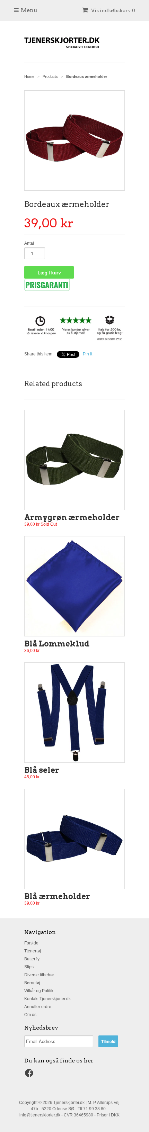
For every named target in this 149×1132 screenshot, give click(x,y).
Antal (29, 243)
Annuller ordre (37, 1006)
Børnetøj (32, 982)
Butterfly (32, 959)
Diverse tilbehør (39, 974)
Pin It (87, 354)
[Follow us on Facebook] (30, 1075)
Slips (29, 967)
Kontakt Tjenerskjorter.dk (47, 998)
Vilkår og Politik (38, 990)
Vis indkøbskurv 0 (112, 10)
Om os (30, 1014)
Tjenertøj (32, 951)
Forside (31, 943)
